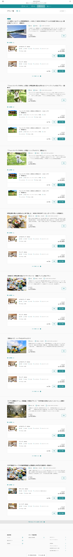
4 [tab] (15, 101)
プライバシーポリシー (54, 545)
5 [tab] (16, 101)
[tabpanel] (16, 31)
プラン (42, 6)
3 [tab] (14, 101)
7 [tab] (19, 479)
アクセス (8, 537)
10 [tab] (20, 101)
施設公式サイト (10, 540)
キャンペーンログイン (54, 539)
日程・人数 (26, 6)
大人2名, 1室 (42, 555)
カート (50, 6)
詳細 (64, 35)
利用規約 (8, 543)
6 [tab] (18, 479)
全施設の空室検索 (31, 537)
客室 (34, 6)
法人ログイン (52, 537)
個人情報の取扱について (54, 550)
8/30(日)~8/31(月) (33, 555)
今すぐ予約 (61, 55)
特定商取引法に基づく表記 (54, 548)
